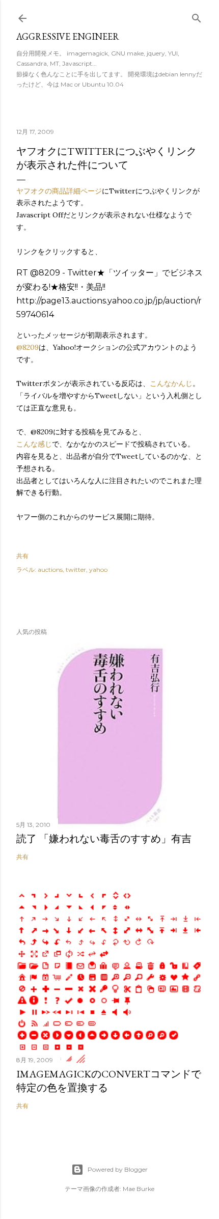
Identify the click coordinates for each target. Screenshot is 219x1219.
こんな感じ (34, 444)
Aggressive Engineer (67, 36)
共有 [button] (22, 556)
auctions (50, 569)
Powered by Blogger (118, 1169)
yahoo (98, 569)
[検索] (196, 16)
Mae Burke (138, 1189)
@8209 (27, 347)
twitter (76, 569)
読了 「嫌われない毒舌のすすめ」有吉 (103, 838)
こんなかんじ (171, 383)
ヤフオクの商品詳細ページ (59, 191)
